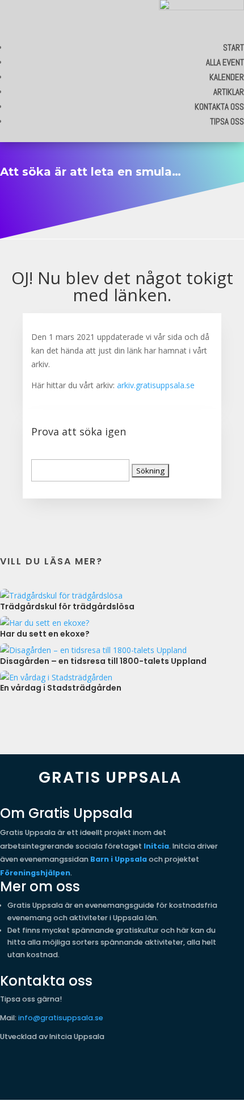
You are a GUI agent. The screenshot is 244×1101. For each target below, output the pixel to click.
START (233, 47)
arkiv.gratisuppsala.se (156, 385)
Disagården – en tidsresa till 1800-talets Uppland (103, 661)
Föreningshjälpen (35, 873)
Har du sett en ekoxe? (45, 633)
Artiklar (228, 91)
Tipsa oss (227, 121)
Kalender (226, 77)
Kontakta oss (219, 106)
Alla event (225, 62)
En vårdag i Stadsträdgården (60, 687)
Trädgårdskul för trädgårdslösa (67, 606)
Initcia (156, 846)
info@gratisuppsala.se (60, 1018)
